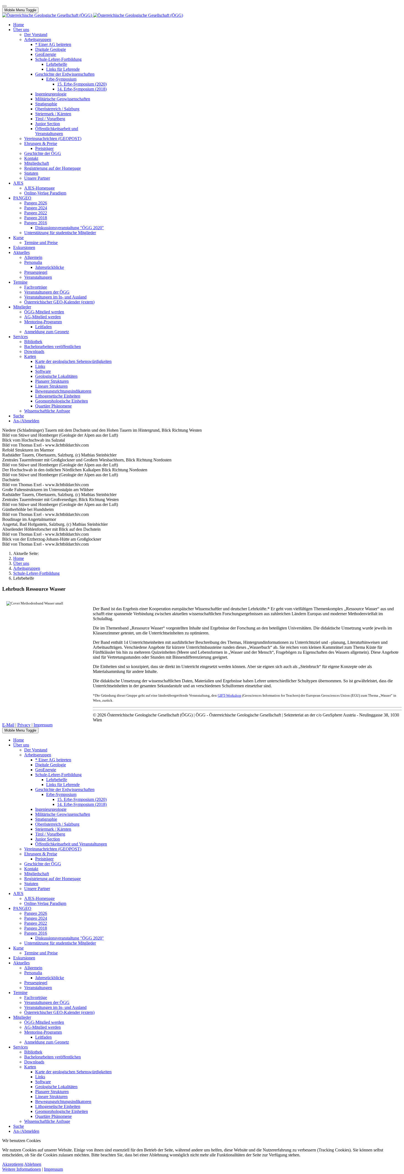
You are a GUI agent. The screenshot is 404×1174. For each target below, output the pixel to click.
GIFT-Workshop (229, 695)
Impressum (43, 725)
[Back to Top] (4, 6)
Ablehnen (32, 1164)
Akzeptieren (12, 1164)
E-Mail (8, 725)
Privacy (24, 725)
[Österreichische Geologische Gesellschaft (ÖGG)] (92, 15)
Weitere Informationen (21, 1169)
